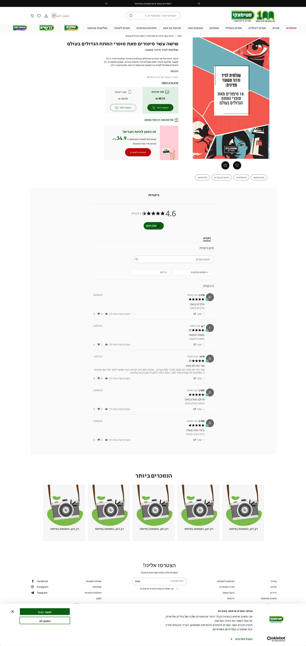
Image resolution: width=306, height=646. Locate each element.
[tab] (153, 195)
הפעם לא (44, 620)
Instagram (42, 586)
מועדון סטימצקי (269, 598)
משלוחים (97, 586)
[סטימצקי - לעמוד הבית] (253, 21)
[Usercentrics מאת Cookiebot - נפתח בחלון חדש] (276, 639)
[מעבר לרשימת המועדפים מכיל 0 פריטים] (39, 16)
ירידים (273, 592)
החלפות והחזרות (93, 592)
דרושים (230, 598)
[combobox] (150, 272)
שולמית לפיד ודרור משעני (161, 50)
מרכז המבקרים (227, 586)
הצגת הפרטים (244, 639)
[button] (291, 28)
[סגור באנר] (12, 611)
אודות (274, 581)
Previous (108, 3)
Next (200, 3)
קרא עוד (174, 70)
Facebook (42, 581)
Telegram (42, 592)
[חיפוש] (131, 15)
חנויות (274, 586)
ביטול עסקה (228, 592)
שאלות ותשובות (93, 581)
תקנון (98, 598)
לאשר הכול (45, 612)
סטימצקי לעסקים (225, 581)
